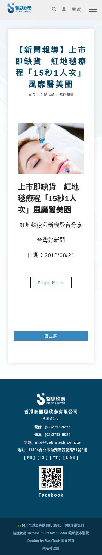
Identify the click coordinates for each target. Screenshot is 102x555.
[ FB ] (29, 458)
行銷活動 (48, 94)
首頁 (32, 94)
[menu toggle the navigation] (93, 9)
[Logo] (19, 8)
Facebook (51, 495)
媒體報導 (67, 94)
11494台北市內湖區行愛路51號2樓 (57, 450)
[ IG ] (42, 458)
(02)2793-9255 (58, 427)
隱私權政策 (51, 548)
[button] (54, 10)
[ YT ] (55, 458)
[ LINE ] (70, 458)
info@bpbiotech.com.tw (58, 442)
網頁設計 (68, 541)
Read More (51, 282)
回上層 (51, 336)
